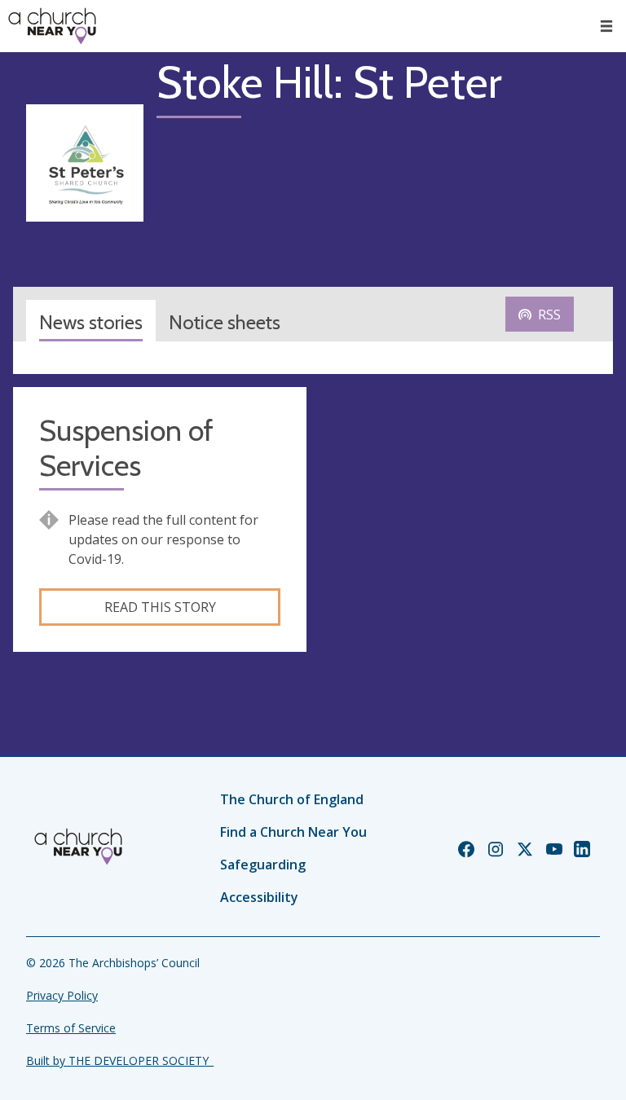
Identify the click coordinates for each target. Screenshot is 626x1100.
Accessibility (259, 897)
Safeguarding (263, 864)
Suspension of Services (126, 448)
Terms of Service (71, 1028)
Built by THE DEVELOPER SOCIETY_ (120, 1060)
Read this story (160, 607)
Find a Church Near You (293, 832)
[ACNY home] (52, 26)
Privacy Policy (62, 995)
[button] (606, 26)
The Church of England (292, 799)
